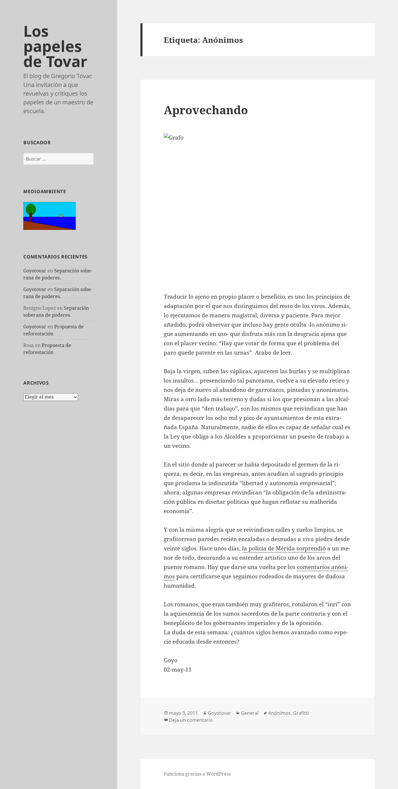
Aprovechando (206, 109)
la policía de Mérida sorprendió (284, 548)
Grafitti (301, 713)
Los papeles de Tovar (55, 45)
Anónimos (279, 713)
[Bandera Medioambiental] (49, 215)
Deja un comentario (191, 720)
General (249, 713)
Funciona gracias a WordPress (197, 774)
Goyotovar (34, 270)
